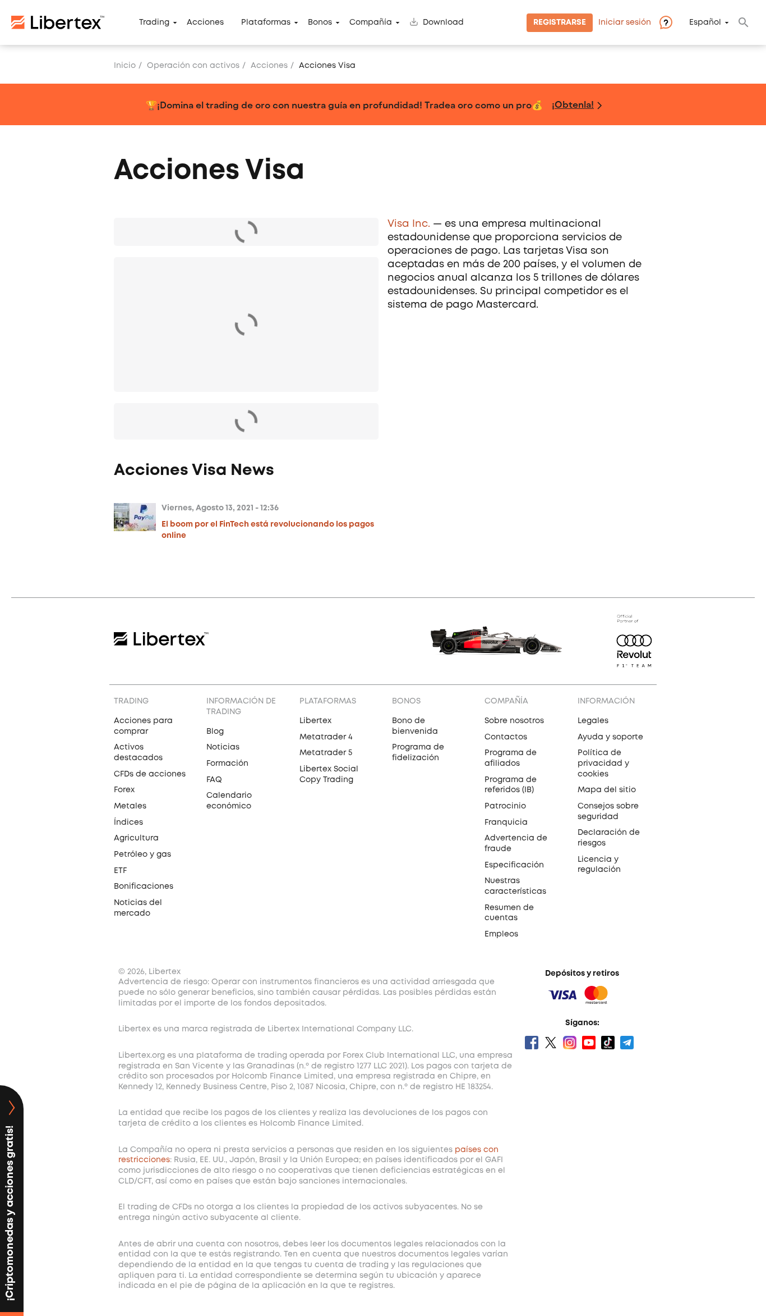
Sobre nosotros (514, 721)
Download (443, 22)
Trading (154, 22)
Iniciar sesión (624, 22)
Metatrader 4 (326, 737)
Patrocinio (505, 806)
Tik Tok (608, 1042)
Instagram (569, 1042)
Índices (128, 822)
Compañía (370, 22)
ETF (120, 870)
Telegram (627, 1042)
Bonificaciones (143, 886)
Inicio (125, 65)
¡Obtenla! (573, 104)
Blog (215, 731)
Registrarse (559, 22)
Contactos (505, 737)
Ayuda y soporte (610, 737)
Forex (124, 790)
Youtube (589, 1042)
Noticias (222, 747)
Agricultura (136, 838)
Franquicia (506, 822)
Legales (593, 721)
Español (705, 22)
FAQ (214, 779)
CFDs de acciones (150, 774)
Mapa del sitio (607, 790)
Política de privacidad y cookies (603, 763)
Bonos (320, 22)
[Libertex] (57, 22)
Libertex (315, 721)
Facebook (531, 1042)
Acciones (205, 22)
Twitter (550, 1042)
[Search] (743, 22)
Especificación (514, 865)
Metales (130, 806)
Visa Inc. (408, 224)
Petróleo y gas (142, 854)
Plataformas (265, 22)
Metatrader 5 (325, 753)
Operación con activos (193, 65)
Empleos (501, 934)
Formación (227, 763)
